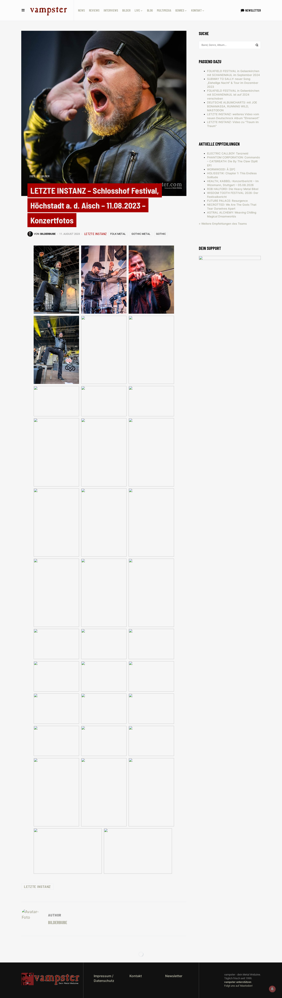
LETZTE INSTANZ (95, 234)
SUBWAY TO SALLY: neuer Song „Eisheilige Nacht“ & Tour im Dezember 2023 (232, 82)
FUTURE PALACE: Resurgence (227, 200)
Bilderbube (57, 922)
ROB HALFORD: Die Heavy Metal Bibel (232, 189)
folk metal (118, 233)
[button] (23, 10)
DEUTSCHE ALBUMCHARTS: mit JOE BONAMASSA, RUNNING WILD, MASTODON (232, 106)
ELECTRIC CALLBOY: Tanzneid (227, 153)
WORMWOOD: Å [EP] (221, 169)
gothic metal (141, 233)
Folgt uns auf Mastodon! (238, 985)
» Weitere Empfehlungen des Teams (223, 223)
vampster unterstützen (237, 982)
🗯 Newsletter (251, 10)
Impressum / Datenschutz (104, 978)
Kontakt (135, 976)
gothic (161, 233)
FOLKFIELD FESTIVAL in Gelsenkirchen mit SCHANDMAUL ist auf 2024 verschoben (233, 94)
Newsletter (173, 976)
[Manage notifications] (272, 989)
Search (257, 45)
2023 (32, 176)
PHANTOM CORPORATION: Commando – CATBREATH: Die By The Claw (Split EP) (233, 161)
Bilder (46, 176)
